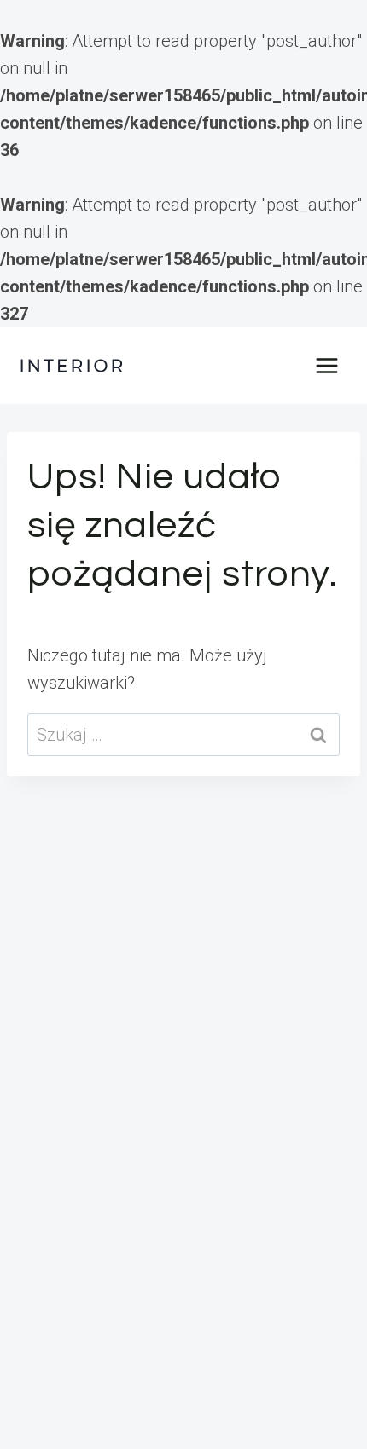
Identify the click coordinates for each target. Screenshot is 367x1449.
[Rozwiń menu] (326, 365)
